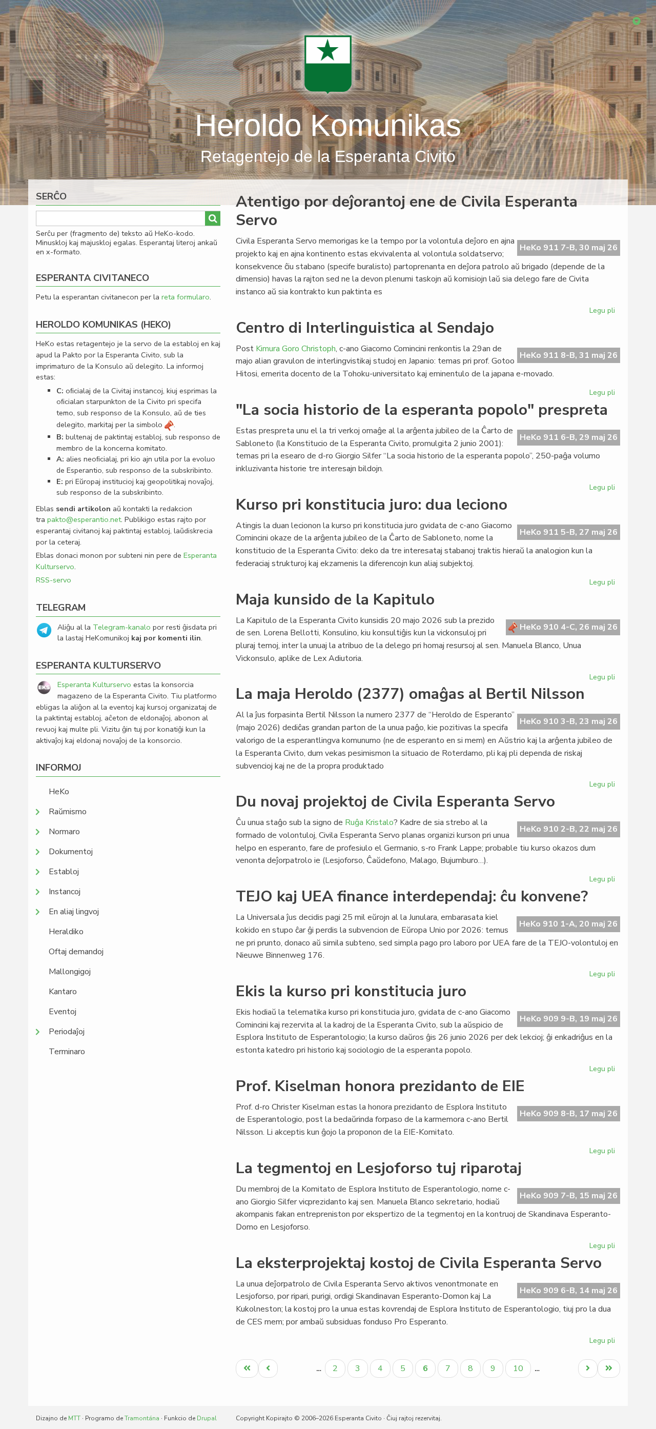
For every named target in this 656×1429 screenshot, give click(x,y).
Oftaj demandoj (76, 951)
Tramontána (142, 1418)
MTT (74, 1418)
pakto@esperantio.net (84, 519)
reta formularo (185, 297)
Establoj (64, 871)
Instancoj (64, 891)
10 (521, 1368)
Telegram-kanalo (122, 627)
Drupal (207, 1418)
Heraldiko (66, 931)
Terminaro (67, 1051)
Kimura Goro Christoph (296, 348)
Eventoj (62, 1011)
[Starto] (328, 64)
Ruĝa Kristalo (369, 822)
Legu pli (603, 312)
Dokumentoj (71, 851)
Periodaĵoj (67, 1031)
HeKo (59, 791)
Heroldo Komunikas (328, 125)
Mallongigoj (70, 971)
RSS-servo (53, 580)
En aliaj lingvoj (74, 911)
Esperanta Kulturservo (94, 684)
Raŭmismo (68, 811)
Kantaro (63, 991)
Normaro (64, 831)
